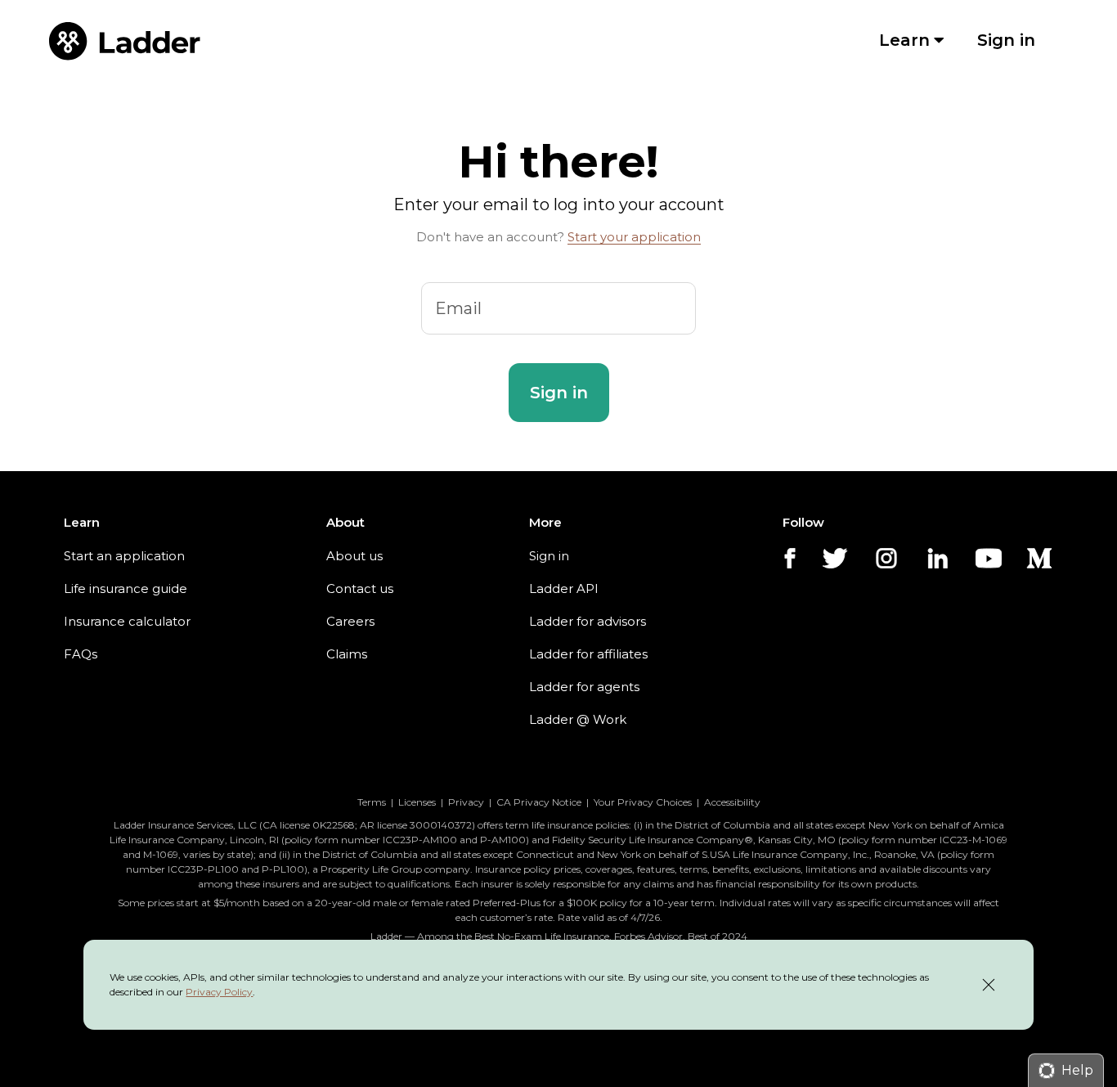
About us (354, 556)
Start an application (124, 556)
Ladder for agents (584, 686)
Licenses (417, 802)
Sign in (549, 556)
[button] (559, 392)
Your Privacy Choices (643, 802)
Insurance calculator (127, 621)
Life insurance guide (125, 588)
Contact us (359, 588)
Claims (346, 654)
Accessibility (732, 802)
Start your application (634, 237)
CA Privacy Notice (538, 802)
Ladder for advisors (587, 621)
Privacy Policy (219, 992)
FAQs (80, 654)
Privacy (466, 802)
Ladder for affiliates (588, 654)
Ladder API (564, 588)
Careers (350, 621)
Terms (371, 802)
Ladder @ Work (577, 719)
